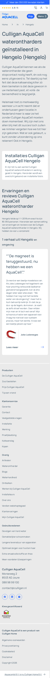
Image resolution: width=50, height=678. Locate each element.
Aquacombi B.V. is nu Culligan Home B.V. (23, 674)
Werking (6, 429)
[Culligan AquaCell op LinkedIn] (12, 597)
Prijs (30, 16)
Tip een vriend (9, 392)
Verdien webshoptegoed (14, 505)
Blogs (4, 471)
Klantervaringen (10, 511)
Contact (6, 412)
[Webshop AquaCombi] (46, 8)
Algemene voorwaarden (13, 640)
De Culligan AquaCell (12, 375)
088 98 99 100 (10, 582)
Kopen (5, 446)
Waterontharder (10, 466)
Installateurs (8, 494)
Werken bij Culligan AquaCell (16, 488)
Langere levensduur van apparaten (19, 542)
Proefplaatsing (9, 435)
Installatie (7, 423)
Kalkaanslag (8, 440)
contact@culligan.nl (14, 588)
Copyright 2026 (9, 662)
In (18, 24)
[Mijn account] (41, 7)
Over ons (6, 500)
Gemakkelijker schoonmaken (16, 536)
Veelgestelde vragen (12, 418)
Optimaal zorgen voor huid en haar (19, 548)
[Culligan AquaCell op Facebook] (5, 597)
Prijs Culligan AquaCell (13, 387)
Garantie (6, 406)
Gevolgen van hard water (14, 531)
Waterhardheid (9, 477)
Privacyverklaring (10, 645)
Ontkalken (7, 483)
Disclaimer (7, 657)
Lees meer (12, 347)
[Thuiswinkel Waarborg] (25, 614)
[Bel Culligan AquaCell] (35, 8)
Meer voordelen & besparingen (17, 559)
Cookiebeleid (8, 651)
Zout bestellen (9, 381)
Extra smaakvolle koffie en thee (17, 553)
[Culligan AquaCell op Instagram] (19, 597)
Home (5, 24)
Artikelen (6, 460)
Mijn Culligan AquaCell (13, 517)
